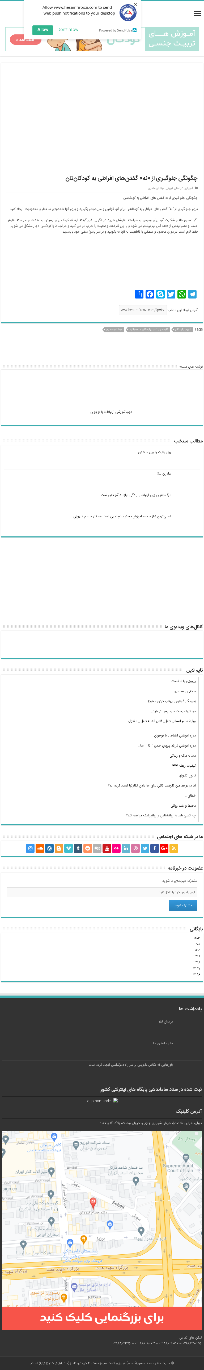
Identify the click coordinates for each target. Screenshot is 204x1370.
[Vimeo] (68, 848)
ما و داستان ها (163, 1043)
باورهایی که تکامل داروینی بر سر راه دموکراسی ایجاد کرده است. (130, 1065)
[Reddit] (87, 848)
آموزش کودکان (183, 329)
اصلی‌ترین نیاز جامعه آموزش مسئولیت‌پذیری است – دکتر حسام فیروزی (122, 516)
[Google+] (164, 848)
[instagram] (30, 848)
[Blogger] (59, 848)
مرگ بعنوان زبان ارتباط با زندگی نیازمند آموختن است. (135, 495)
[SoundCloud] (40, 848)
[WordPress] (49, 848)
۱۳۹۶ (196, 975)
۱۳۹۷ (196, 969)
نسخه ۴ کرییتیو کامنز (84, 1363)
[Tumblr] (78, 848)
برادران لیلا (164, 474)
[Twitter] (145, 848)
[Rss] (173, 848)
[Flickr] (116, 848)
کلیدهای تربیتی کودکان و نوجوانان (149, 329)
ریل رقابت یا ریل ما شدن (154, 452)
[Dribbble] (135, 848)
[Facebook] (154, 848)
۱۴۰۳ (197, 938)
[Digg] (97, 848)
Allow (42, 29)
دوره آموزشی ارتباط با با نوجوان (111, 412)
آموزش (189, 188)
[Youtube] (107, 848)
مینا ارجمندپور (156, 188)
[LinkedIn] (126, 848)
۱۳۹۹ (196, 957)
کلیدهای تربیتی (175, 188)
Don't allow (67, 29)
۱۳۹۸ (196, 963)
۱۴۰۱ (197, 950)
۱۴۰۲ (197, 944)
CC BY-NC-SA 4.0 (54, 1363)
